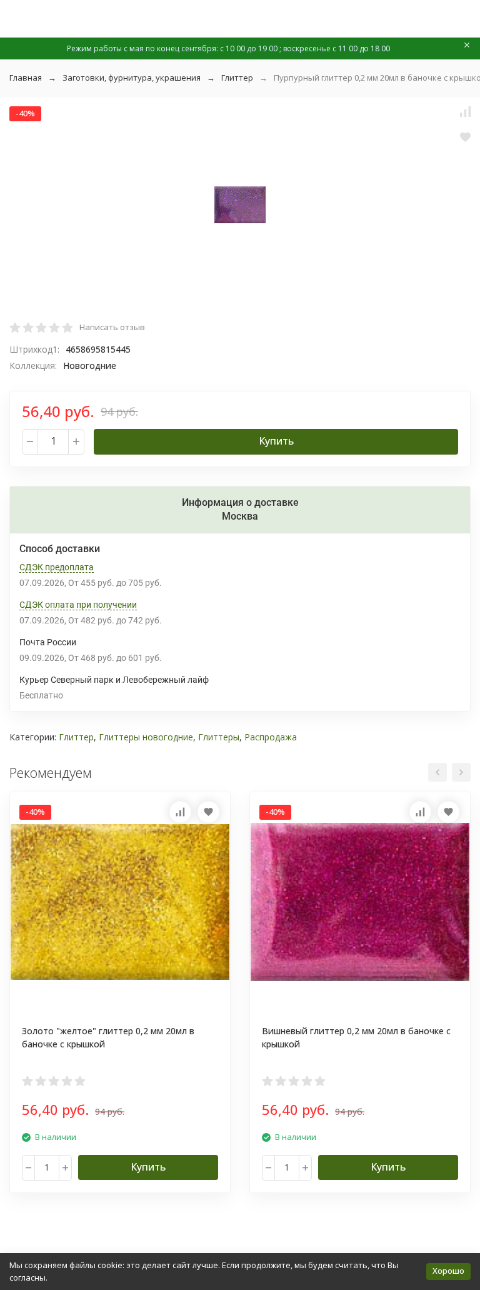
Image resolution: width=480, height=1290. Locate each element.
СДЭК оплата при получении (78, 605)
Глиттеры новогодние (146, 737)
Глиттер (237, 77)
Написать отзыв (112, 327)
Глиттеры (218, 737)
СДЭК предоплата (56, 567)
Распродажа (270, 737)
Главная (25, 77)
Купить (276, 441)
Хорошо (448, 1270)
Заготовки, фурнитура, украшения (131, 77)
